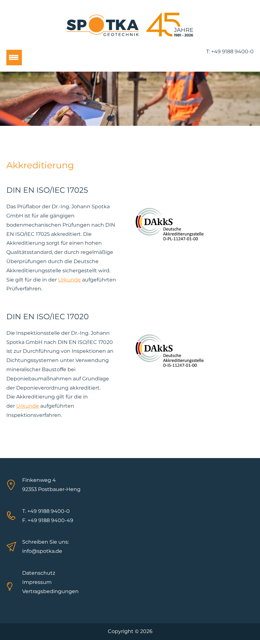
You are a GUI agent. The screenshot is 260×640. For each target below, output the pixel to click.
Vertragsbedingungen (50, 591)
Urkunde (69, 280)
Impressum (37, 582)
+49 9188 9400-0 (232, 51)
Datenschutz (38, 573)
